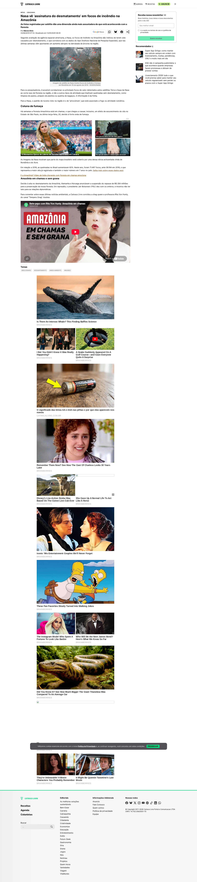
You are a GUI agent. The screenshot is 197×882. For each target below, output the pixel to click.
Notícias (63, 858)
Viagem (63, 871)
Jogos (62, 852)
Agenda (139, 4)
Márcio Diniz (28, 31)
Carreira (63, 811)
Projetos (63, 861)
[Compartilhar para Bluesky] (115, 31)
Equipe (96, 814)
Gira (62, 845)
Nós (62, 855)
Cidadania (31, 12)
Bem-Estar (64, 807)
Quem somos (98, 808)
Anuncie (165, 4)
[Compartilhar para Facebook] (121, 31)
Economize (65, 826)
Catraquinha (65, 814)
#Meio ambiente (55, 270)
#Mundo (67, 270)
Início (23, 12)
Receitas (151, 4)
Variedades (65, 867)
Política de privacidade (103, 811)
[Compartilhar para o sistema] (128, 31)
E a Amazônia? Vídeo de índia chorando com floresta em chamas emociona (53, 175)
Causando (64, 817)
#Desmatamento (40, 270)
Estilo (62, 836)
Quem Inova (65, 864)
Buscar (23, 823)
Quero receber (156, 38)
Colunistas (26, 814)
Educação (64, 829)
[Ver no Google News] (98, 31)
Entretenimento (66, 833)
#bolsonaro (26, 270)
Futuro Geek (65, 839)
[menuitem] (38, 807)
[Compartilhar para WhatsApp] (109, 31)
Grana (62, 848)
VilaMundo (64, 874)
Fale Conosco (99, 804)
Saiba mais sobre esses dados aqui (108, 170)
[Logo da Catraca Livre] (30, 4)
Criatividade (65, 823)
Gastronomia (65, 842)
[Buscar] (51, 826)
